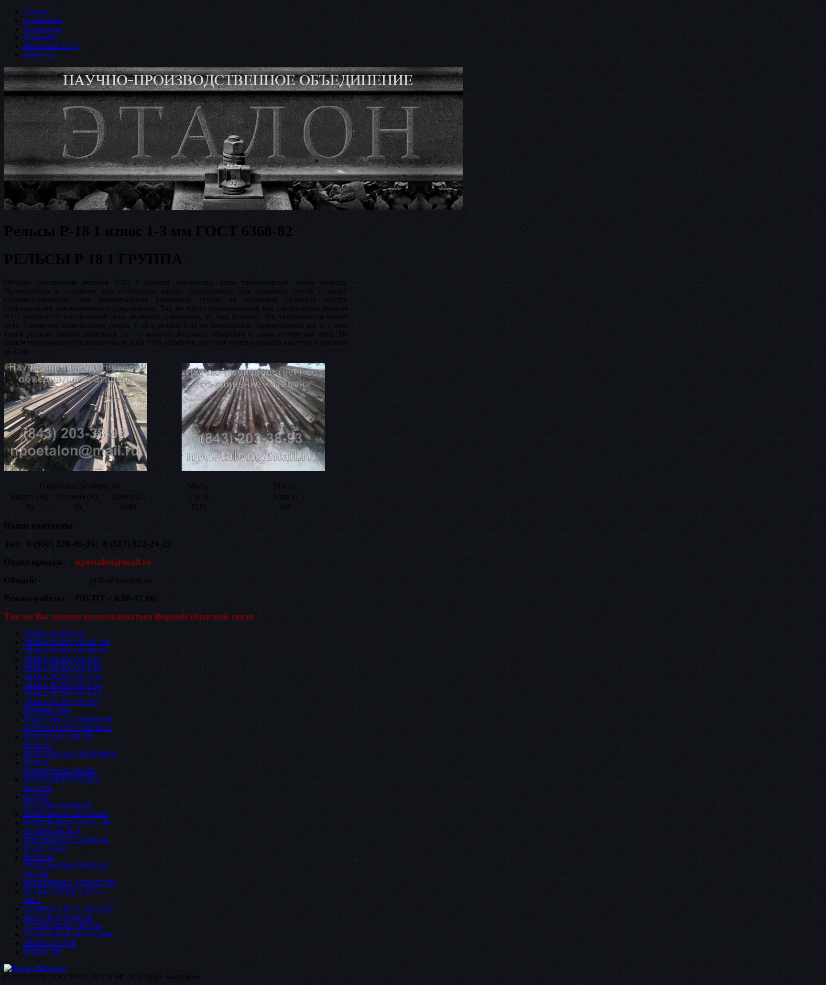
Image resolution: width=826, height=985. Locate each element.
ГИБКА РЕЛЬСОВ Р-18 (62, 694)
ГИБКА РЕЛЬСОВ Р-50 (62, 668)
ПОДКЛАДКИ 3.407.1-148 (66, 823)
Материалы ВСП (50, 46)
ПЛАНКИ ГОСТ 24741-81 (66, 840)
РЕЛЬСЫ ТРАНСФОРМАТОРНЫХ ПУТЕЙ (66, 865)
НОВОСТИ (42, 952)
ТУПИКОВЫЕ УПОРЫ (62, 926)
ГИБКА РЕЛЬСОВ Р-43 (62, 676)
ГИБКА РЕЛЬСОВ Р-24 (62, 685)
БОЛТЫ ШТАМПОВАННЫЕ (57, 801)
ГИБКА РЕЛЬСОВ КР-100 (66, 642)
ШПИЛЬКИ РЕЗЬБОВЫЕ (66, 814)
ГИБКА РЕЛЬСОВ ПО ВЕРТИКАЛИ (60, 706)
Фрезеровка (42, 29)
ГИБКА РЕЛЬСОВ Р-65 (62, 659)
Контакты (39, 55)
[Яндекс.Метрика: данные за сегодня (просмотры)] (35, 968)
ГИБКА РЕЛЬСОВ (54, 633)
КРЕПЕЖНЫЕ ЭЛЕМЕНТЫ (70, 883)
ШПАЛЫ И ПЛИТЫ (57, 917)
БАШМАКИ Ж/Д (51, 831)
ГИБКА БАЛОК (49, 943)
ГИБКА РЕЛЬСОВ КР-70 (65, 651)
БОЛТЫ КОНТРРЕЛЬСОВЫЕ (59, 766)
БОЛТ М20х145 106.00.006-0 (70, 754)
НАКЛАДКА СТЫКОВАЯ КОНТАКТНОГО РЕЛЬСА (67, 723)
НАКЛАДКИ (45, 848)
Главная (36, 12)
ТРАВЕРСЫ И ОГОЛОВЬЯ (68, 935)
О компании (43, 20)
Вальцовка (40, 37)
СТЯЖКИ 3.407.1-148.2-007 (68, 909)
